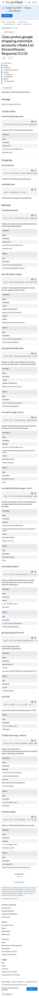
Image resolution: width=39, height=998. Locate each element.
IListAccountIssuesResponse (12, 149)
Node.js (28, 8)
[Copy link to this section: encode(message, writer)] (25, 412)
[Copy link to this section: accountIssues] (16, 165)
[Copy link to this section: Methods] (13, 205)
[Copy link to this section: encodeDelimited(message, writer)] (34, 488)
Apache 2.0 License (24, 891)
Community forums (7, 925)
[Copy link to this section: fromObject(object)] (21, 567)
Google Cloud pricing (8, 911)
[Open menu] (3, 2)
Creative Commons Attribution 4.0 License (18, 889)
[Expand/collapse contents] (12, 63)
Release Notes (6, 931)
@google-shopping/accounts (11, 104)
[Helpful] (13, 28)
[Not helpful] (16, 28)
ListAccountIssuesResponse (12, 265)
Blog (3, 963)
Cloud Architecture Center (9, 951)
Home (3, 22)
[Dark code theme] (32, 121)
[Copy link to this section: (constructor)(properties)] (25, 117)
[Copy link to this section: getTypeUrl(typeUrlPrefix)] (25, 633)
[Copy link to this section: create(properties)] (20, 210)
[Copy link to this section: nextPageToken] (17, 184)
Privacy (13, 982)
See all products (6, 908)
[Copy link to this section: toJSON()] (11, 697)
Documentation (11, 22)
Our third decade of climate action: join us (15, 985)
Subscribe (32, 989)
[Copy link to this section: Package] (12, 99)
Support (4, 928)
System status (6, 934)
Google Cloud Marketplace (9, 914)
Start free (7, 16)
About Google (6, 982)
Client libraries (14, 11)
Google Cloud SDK (13, 8)
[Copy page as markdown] (9, 58)
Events (4, 966)
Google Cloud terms (31, 982)
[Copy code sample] (35, 121)
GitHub (3, 942)
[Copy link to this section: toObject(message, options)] (28, 736)
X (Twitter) (5, 969)
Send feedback (9, 32)
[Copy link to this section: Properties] (15, 160)
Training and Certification (9, 954)
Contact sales (6, 917)
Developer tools (22, 22)
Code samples (6, 948)
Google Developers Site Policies (14, 893)
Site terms (21, 982)
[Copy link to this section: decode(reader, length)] (23, 274)
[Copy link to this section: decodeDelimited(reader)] (26, 348)
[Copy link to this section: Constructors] (18, 112)
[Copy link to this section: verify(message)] (18, 812)
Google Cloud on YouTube (9, 972)
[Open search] (26, 2)
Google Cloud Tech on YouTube (11, 975)
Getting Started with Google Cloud (12, 945)
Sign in (34, 2)
